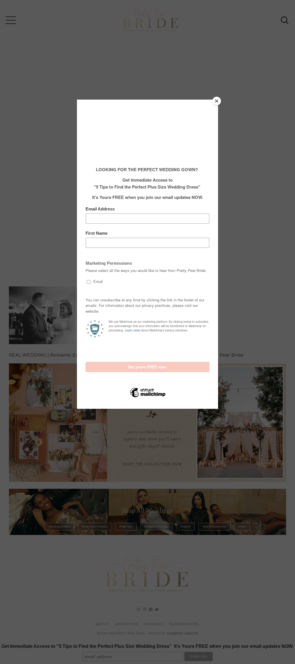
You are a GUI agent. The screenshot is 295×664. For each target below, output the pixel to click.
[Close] (216, 101)
